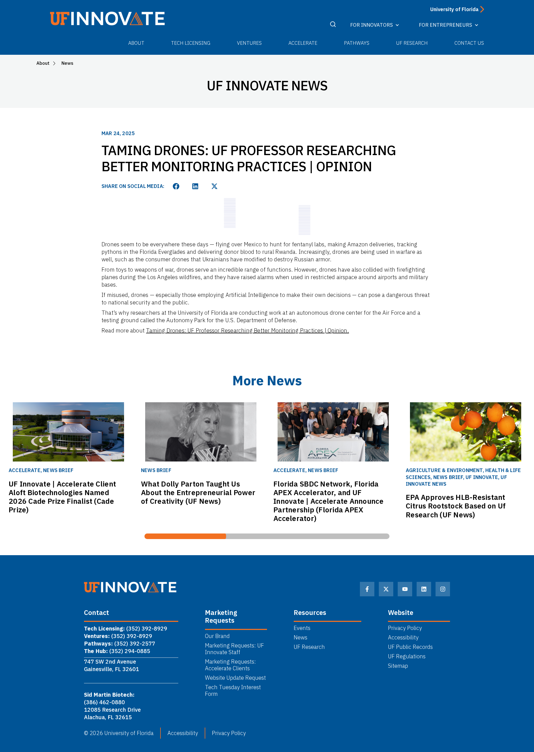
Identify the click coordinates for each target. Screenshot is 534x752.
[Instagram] (443, 589)
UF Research (412, 43)
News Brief (58, 470)
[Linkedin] (424, 589)
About (136, 43)
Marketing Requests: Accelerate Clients (230, 665)
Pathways (356, 43)
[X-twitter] (386, 589)
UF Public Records (410, 647)
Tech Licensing (190, 43)
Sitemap (398, 665)
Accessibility (403, 637)
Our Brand (217, 636)
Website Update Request (235, 677)
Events (302, 628)
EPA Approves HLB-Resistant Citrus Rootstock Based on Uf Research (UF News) (456, 505)
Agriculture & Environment (444, 470)
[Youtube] (405, 589)
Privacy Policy (405, 628)
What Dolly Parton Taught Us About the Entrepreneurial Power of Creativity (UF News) (198, 492)
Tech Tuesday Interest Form (233, 690)
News (300, 637)
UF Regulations (407, 656)
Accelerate (302, 43)
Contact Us (469, 43)
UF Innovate (482, 477)
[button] (176, 186)
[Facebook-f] (367, 589)
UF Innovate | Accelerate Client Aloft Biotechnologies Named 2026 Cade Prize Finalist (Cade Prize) (62, 497)
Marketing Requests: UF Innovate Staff (234, 649)
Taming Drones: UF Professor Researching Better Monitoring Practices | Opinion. (247, 330)
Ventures (249, 43)
